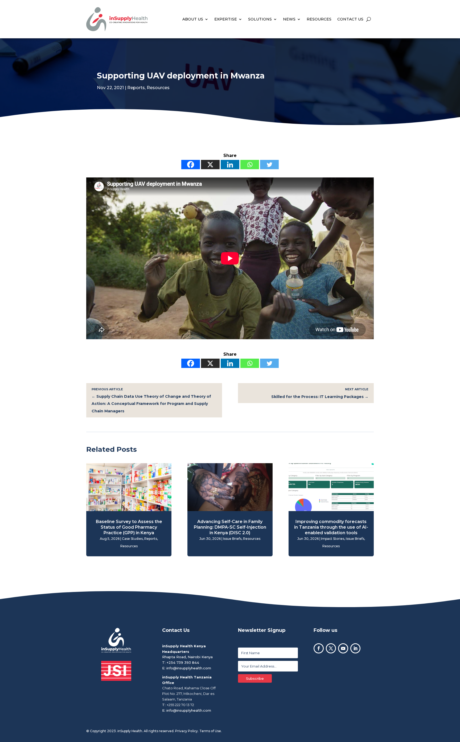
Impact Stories (332, 539)
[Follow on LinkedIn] (355, 648)
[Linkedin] (230, 164)
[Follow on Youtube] (343, 648)
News (289, 19)
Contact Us (350, 19)
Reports (136, 87)
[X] (210, 164)
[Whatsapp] (249, 164)
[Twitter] (269, 164)
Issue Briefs (232, 539)
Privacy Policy (186, 731)
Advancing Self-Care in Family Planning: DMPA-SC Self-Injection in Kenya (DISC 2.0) (230, 527)
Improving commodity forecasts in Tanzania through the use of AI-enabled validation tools (331, 527)
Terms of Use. (210, 731)
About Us (192, 19)
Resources (319, 19)
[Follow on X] (331, 648)
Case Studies (132, 539)
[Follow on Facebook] (319, 648)
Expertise (225, 19)
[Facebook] (190, 164)
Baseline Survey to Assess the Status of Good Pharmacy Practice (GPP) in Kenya (129, 527)
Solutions (260, 19)
